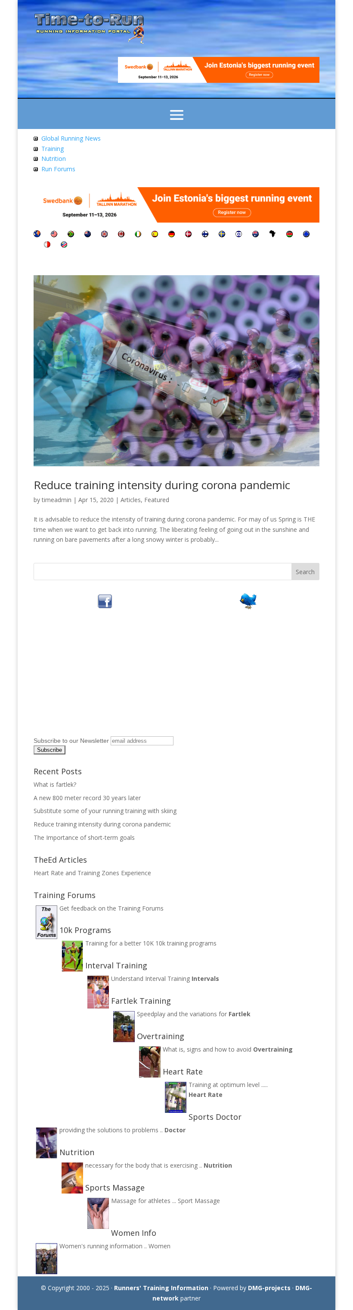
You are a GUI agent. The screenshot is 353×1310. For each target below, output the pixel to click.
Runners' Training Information (161, 1288)
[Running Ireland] (138, 235)
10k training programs (186, 943)
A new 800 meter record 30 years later (87, 798)
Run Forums (58, 169)
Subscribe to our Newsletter (71, 740)
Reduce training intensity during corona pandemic (162, 485)
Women (159, 1246)
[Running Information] (37, 235)
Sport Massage (199, 1201)
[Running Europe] (306, 235)
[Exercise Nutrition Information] (36, 158)
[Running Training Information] (36, 169)
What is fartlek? (55, 784)
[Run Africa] (272, 235)
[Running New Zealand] (87, 235)
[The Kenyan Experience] (289, 235)
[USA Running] (54, 235)
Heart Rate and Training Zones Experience (92, 873)
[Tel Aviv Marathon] (238, 235)
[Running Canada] (121, 235)
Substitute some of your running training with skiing (105, 811)
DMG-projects (269, 1288)
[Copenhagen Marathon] (188, 235)
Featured (156, 500)
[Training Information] (36, 149)
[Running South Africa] (71, 235)
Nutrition (53, 158)
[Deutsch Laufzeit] (171, 235)
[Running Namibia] (64, 245)
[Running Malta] (47, 245)
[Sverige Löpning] (222, 235)
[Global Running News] (36, 138)
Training (52, 149)
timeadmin (56, 500)
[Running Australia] (255, 235)
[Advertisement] (87, 679)
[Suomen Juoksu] (205, 235)
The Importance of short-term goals (84, 837)
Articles (131, 500)
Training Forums (141, 908)
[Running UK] (104, 235)
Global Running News (71, 138)
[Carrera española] (155, 235)
